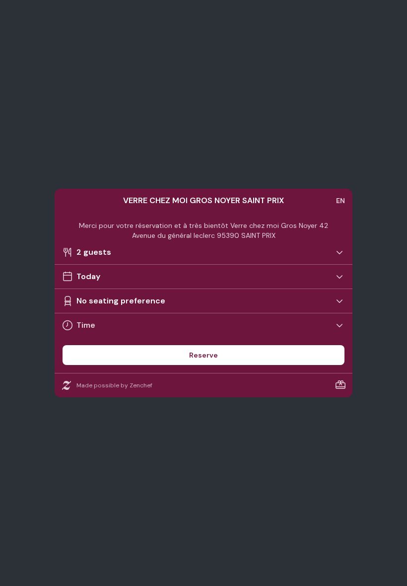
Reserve (203, 355)
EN (340, 200)
